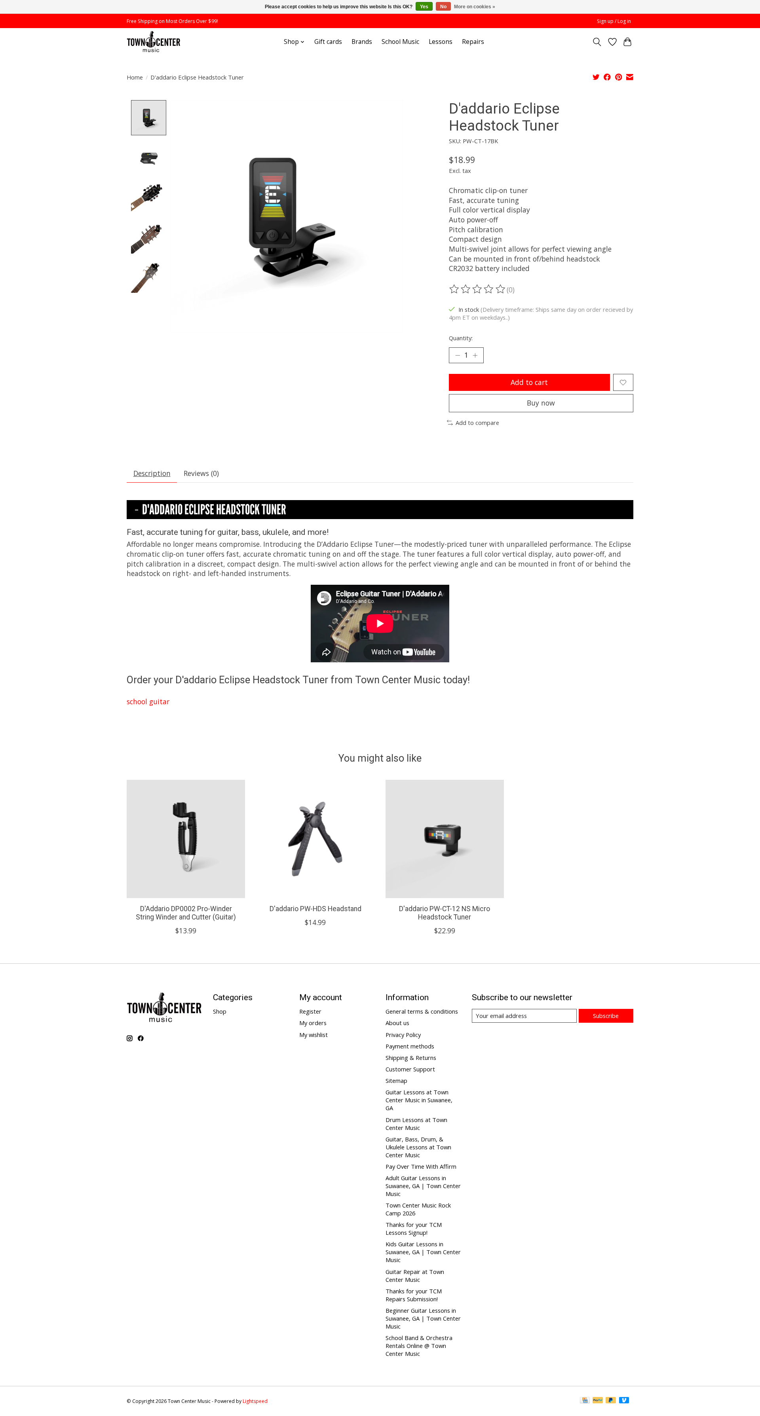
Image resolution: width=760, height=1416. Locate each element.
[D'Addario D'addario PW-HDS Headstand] (315, 839)
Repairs (473, 42)
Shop (219, 1011)
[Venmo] (624, 1401)
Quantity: (461, 338)
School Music (400, 42)
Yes (424, 6)
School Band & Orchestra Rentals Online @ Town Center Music (419, 1345)
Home (135, 77)
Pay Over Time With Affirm (421, 1166)
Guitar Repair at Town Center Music (415, 1275)
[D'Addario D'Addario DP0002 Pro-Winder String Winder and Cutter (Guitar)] (186, 839)
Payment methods (410, 1046)
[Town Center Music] (153, 42)
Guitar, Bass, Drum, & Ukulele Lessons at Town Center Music (418, 1147)
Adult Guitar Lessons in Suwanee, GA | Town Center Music (423, 1186)
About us (397, 1023)
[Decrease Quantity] (457, 355)
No (443, 6)
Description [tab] (152, 473)
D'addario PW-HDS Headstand (315, 909)
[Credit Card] (585, 1401)
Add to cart (529, 382)
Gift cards (328, 42)
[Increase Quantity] (475, 355)
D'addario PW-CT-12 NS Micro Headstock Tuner (444, 913)
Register (310, 1011)
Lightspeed (255, 1401)
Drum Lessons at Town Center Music (416, 1124)
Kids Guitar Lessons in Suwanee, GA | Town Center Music (423, 1252)
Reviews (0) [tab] (201, 473)
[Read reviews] (478, 289)
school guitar (148, 701)
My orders (313, 1023)
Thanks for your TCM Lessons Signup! (414, 1228)
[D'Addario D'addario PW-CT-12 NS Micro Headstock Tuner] (445, 839)
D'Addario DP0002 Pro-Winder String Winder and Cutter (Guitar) (186, 913)
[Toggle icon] (597, 42)
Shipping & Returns (411, 1058)
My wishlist (313, 1035)
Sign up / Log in (614, 21)
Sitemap (396, 1080)
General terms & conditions (422, 1011)
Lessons (440, 42)
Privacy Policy (403, 1035)
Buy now (541, 403)
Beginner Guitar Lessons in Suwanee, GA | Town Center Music (423, 1318)
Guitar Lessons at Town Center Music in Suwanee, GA (419, 1100)
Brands (362, 42)
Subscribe (606, 1016)
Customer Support (410, 1069)
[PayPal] (598, 1401)
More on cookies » (474, 6)
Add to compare (477, 423)
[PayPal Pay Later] (611, 1401)
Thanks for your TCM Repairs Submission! (414, 1295)
